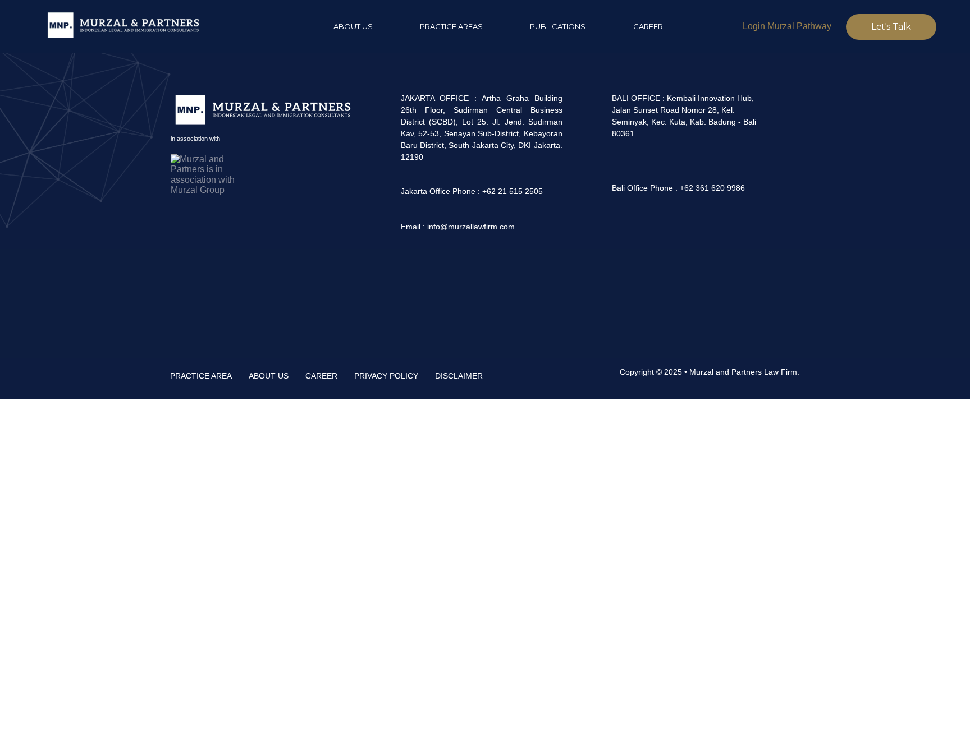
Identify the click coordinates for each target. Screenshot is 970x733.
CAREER (321, 375)
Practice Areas (451, 26)
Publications (557, 26)
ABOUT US (269, 375)
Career (648, 26)
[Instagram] (623, 224)
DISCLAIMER (459, 375)
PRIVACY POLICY (386, 375)
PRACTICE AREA (201, 375)
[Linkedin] (593, 224)
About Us (353, 26)
